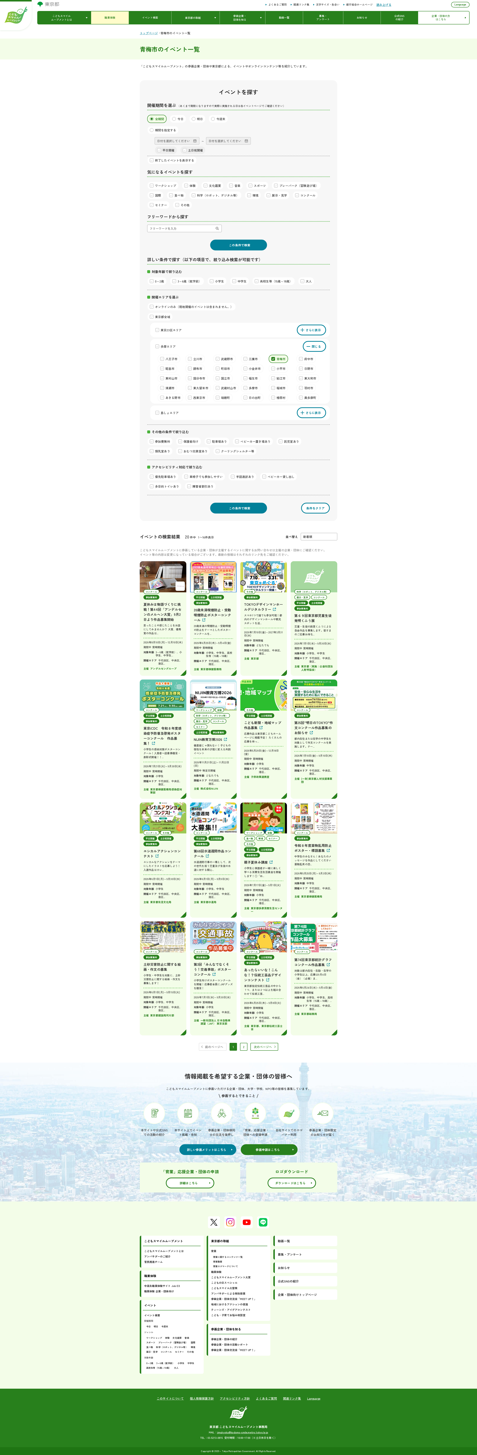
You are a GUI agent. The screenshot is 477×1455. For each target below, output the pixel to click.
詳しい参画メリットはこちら (206, 1149)
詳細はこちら (189, 1183)
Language (460, 4)
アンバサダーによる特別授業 (228, 1293)
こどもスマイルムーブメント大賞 (231, 1277)
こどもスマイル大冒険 (224, 1288)
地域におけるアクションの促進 (229, 1304)
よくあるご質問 (277, 4)
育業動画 (217, 1261)
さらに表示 (313, 330)
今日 (148, 1326)
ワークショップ (154, 1337)
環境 (193, 1347)
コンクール (166, 1351)
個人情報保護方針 (202, 1398)
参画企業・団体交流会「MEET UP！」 (234, 1299)
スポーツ (150, 1342)
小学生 (181, 1363)
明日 (156, 1326)
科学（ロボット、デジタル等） (172, 1347)
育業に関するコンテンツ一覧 (228, 1256)
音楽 (187, 1337)
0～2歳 (149, 1363)
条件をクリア (315, 508)
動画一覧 (284, 1241)
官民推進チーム (153, 1262)
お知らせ (284, 1268)
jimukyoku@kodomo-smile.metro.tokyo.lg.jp (242, 1432)
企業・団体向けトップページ (297, 1294)
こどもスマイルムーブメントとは (164, 1251)
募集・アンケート (290, 1254)
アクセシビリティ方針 (235, 1398)
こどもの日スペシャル (224, 1283)
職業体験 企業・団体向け (159, 1291)
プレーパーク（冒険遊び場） (173, 1342)
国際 (193, 1342)
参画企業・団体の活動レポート (229, 1344)
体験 (167, 1337)
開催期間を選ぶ (161, 105)
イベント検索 (152, 1315)
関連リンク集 (301, 4)
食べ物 (149, 1347)
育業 (213, 1251)
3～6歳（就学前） (165, 1363)
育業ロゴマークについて (225, 1266)
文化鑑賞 (177, 1337)
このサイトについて (170, 1398)
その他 (190, 1351)
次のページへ (263, 1047)
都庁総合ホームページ (359, 4)
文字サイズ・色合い (327, 4)
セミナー (179, 1351)
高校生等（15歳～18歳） (158, 1367)
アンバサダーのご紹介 (157, 1256)
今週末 (164, 1326)
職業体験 (216, 1272)
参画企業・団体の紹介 (224, 1339)
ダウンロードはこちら (290, 1183)
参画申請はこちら (268, 1149)
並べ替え (292, 536)
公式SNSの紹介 (288, 1281)
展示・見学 (152, 1351)
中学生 (190, 1363)
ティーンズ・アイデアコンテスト (231, 1310)
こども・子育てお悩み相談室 (228, 1315)
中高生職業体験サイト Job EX (162, 1286)
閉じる (316, 346)
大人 (176, 1367)
